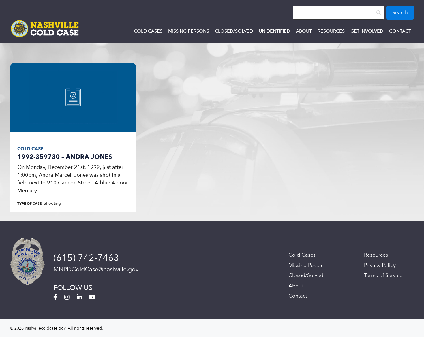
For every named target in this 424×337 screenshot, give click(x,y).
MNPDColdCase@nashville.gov (95, 269)
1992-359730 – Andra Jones (64, 157)
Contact (400, 31)
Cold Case (30, 149)
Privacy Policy (380, 265)
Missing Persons (188, 31)
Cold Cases (148, 31)
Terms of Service (383, 275)
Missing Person (306, 265)
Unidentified (274, 31)
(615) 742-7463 (86, 258)
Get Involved (366, 31)
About (304, 31)
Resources (331, 31)
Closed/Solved (234, 31)
